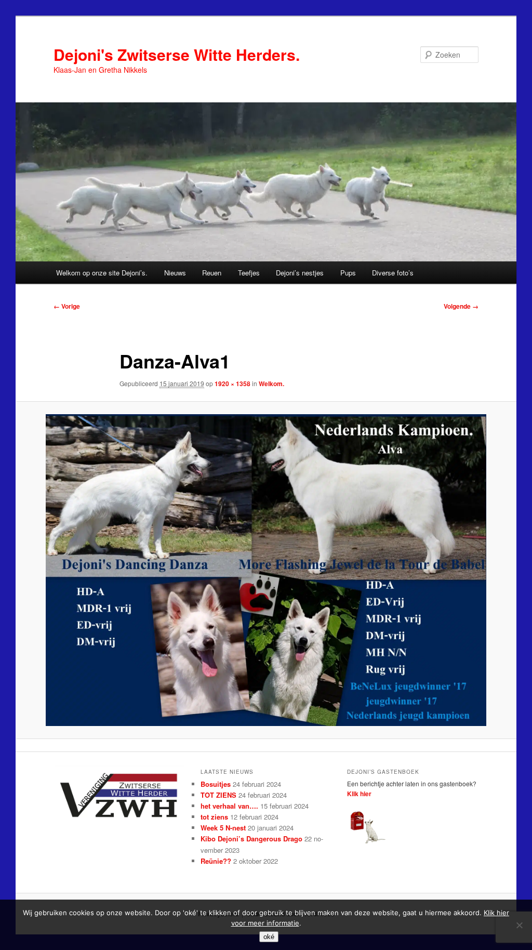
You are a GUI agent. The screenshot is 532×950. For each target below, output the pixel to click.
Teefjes (249, 273)
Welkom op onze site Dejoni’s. (102, 273)
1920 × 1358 (232, 383)
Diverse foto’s (393, 273)
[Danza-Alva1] (266, 570)
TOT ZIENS (218, 795)
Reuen (211, 273)
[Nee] (519, 925)
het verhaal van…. (229, 806)
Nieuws (175, 273)
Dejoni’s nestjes (300, 273)
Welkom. (271, 383)
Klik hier (359, 793)
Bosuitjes (216, 784)
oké (268, 937)
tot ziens (214, 817)
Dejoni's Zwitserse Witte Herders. (177, 54)
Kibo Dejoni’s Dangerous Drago (251, 838)
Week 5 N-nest (223, 828)
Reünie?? (216, 861)
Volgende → (461, 306)
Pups (348, 273)
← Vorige (67, 306)
